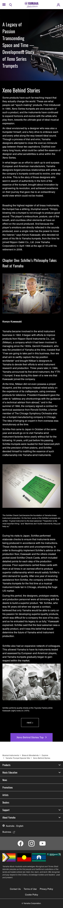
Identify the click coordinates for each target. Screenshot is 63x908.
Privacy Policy (46, 888)
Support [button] (5, 810)
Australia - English (14, 825)
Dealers (5, 802)
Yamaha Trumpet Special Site (18, 758)
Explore (45, 755)
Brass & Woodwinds (30, 755)
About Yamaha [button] (8, 817)
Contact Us (15, 888)
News (4, 780)
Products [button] (6, 765)
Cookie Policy (31, 894)
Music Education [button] (9, 772)
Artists (5, 795)
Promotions (7, 787)
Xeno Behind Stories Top (30, 737)
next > (30, 722)
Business (6, 831)
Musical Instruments (10, 755)
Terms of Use (30, 888)
